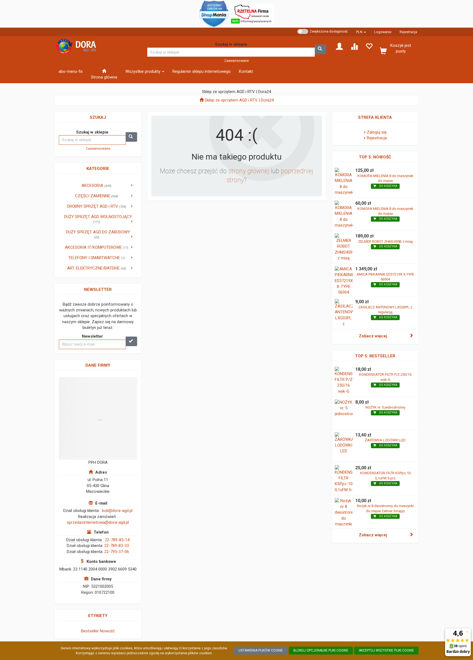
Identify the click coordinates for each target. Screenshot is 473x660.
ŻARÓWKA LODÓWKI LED (385, 440)
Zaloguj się (377, 132)
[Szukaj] (320, 49)
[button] (361, 32)
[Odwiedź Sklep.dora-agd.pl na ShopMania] (214, 13)
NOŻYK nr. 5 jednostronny (385, 407)
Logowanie (382, 32)
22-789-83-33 (116, 545)
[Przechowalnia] (369, 46)
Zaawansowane (236, 61)
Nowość (107, 631)
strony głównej (248, 171)
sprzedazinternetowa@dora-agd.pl (98, 522)
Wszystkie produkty (143, 71)
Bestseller (90, 631)
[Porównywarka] (354, 46)
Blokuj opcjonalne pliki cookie (320, 650)
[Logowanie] (339, 46)
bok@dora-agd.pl (117, 510)
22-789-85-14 (117, 539)
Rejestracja (408, 32)
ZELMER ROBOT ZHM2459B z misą (385, 241)
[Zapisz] (131, 341)
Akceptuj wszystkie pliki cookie (386, 650)
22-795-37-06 (116, 551)
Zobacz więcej (373, 336)
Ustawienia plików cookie (260, 650)
